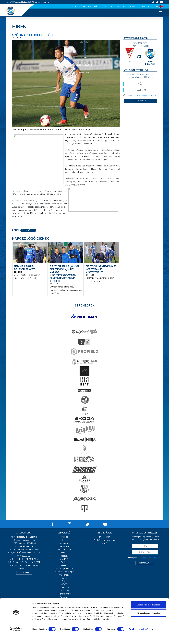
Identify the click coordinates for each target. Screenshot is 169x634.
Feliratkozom (140, 101)
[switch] (75, 629)
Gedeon (64, 562)
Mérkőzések (85, 42)
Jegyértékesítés (107, 6)
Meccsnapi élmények (64, 568)
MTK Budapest (64, 549)
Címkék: (16, 230)
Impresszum (104, 537)
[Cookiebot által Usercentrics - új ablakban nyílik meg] (16, 629)
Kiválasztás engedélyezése (148, 613)
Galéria (84, 57)
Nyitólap (84, 20)
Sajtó (64, 578)
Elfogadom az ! (141, 95)
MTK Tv (70, 6)
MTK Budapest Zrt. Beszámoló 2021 (24, 562)
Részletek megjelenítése (139, 629)
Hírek (84, 27)
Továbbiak (24, 573)
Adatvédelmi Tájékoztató (105, 540)
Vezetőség (64, 559)
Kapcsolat (153, 6)
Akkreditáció (84, 72)
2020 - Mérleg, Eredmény (24, 546)
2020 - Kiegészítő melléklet (24, 543)
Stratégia (64, 556)
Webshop (121, 6)
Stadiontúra (64, 575)
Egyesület (141, 6)
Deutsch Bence (28, 230)
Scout (64, 581)
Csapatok (84, 35)
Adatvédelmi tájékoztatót (146, 95)
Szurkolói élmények (84, 65)
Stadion (131, 6)
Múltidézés (64, 553)
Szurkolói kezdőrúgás (64, 572)
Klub (84, 50)
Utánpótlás (80, 6)
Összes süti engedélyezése (148, 605)
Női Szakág (93, 6)
